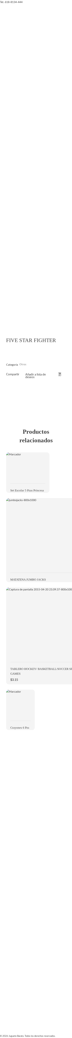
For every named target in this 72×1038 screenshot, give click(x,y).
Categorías (8, 61)
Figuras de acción (13, 168)
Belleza (5, 195)
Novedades (8, 302)
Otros (22, 364)
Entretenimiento (12, 275)
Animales (7, 221)
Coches (5, 115)
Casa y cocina (10, 141)
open (60, 327)
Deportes (6, 248)
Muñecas (6, 88)
